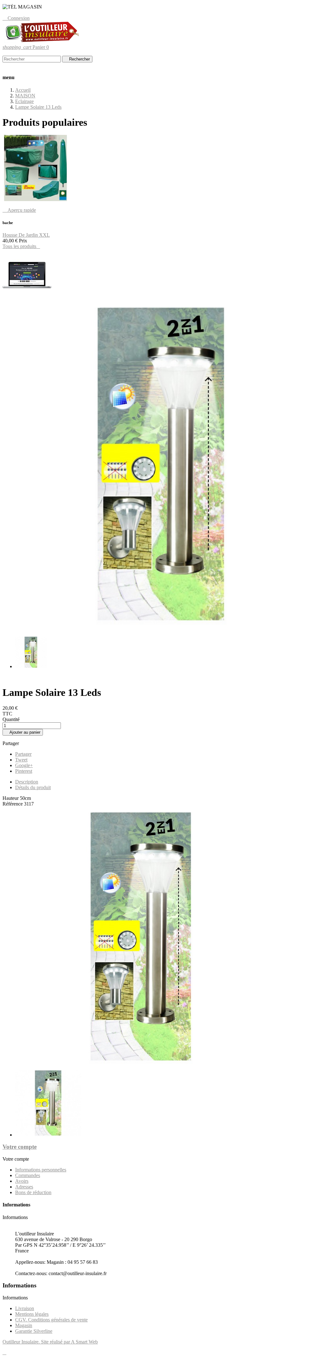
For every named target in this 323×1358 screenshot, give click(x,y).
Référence (13, 803)
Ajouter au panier (22, 732)
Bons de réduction (33, 1192)
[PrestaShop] (27, 299)
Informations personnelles (40, 1169)
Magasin (23, 1325)
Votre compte (20, 1146)
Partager (23, 754)
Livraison (24, 1308)
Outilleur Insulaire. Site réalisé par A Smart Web (50, 1341)
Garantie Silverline (33, 1331)
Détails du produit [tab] (33, 787)
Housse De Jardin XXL (26, 235)
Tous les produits (21, 246)
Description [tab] (26, 781)
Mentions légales (32, 1314)
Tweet (21, 759)
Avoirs (21, 1181)
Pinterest (23, 771)
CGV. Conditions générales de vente (51, 1319)
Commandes (27, 1175)
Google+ (24, 765)
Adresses (24, 1186)
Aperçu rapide (19, 210)
